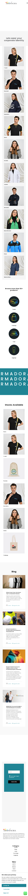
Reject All (5, 893)
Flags (15, 849)
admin (9, 605)
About (14, 865)
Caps (15, 851)
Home (14, 863)
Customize (6, 889)
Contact (14, 870)
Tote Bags (15, 853)
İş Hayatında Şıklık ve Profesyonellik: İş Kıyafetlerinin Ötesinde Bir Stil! (13, 630)
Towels (16, 847)
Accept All (6, 885)
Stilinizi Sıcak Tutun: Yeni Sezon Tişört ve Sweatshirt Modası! (13, 593)
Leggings (16, 855)
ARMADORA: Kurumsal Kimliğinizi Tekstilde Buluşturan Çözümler (14, 707)
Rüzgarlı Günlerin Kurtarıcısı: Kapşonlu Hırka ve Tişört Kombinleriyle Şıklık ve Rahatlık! (13, 668)
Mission (14, 867)
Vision (14, 868)
